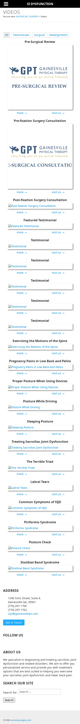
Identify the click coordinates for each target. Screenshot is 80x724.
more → (22, 113)
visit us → (58, 113)
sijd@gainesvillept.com (23, 613)
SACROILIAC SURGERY (27, 16)
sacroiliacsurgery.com (21, 720)
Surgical (39, 35)
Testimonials (21, 35)
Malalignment (58, 35)
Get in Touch (14, 622)
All (6, 35)
